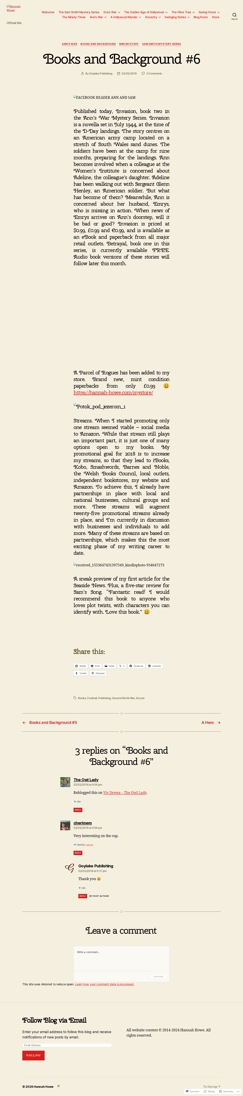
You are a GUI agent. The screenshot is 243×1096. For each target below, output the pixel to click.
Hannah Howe (43, 1086)
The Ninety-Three (74, 17)
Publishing (104, 698)
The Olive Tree (181, 12)
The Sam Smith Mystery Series (79, 12)
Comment (158, 976)
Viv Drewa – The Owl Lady (124, 793)
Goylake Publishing (100, 73)
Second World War (123, 698)
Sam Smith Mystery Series (161, 44)
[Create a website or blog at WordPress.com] (58, 1085)
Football (92, 698)
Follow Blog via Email (54, 1020)
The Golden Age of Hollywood (144, 12)
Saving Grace (207, 12)
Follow (33, 1055)
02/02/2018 (129, 73)
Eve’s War (110, 12)
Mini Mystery (129, 44)
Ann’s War (96, 17)
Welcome (48, 12)
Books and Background (98, 44)
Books (82, 698)
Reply (78, 810)
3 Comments (154, 73)
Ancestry (151, 17)
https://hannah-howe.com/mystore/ (113, 392)
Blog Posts (201, 17)
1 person (89, 845)
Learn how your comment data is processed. (104, 984)
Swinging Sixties (175, 17)
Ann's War (69, 44)
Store (215, 17)
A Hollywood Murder (124, 17)
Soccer (140, 698)
